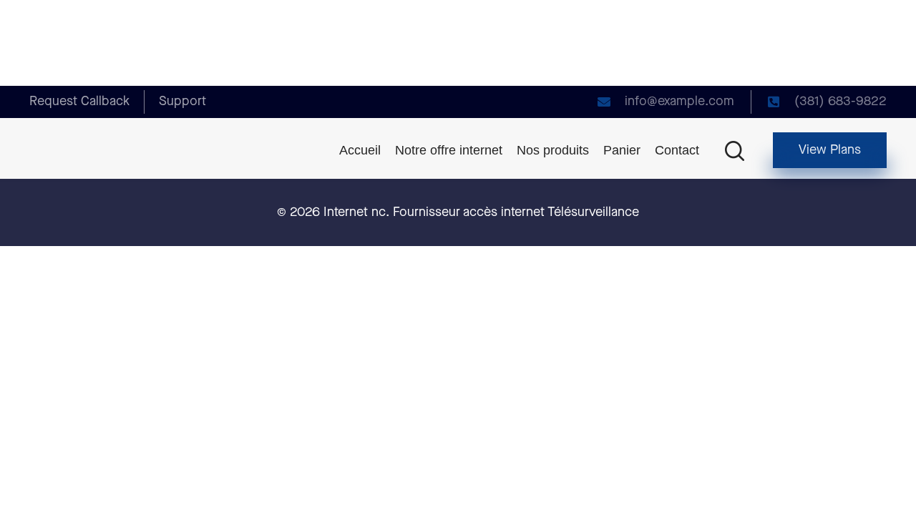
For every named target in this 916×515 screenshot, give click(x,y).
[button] (830, 150)
